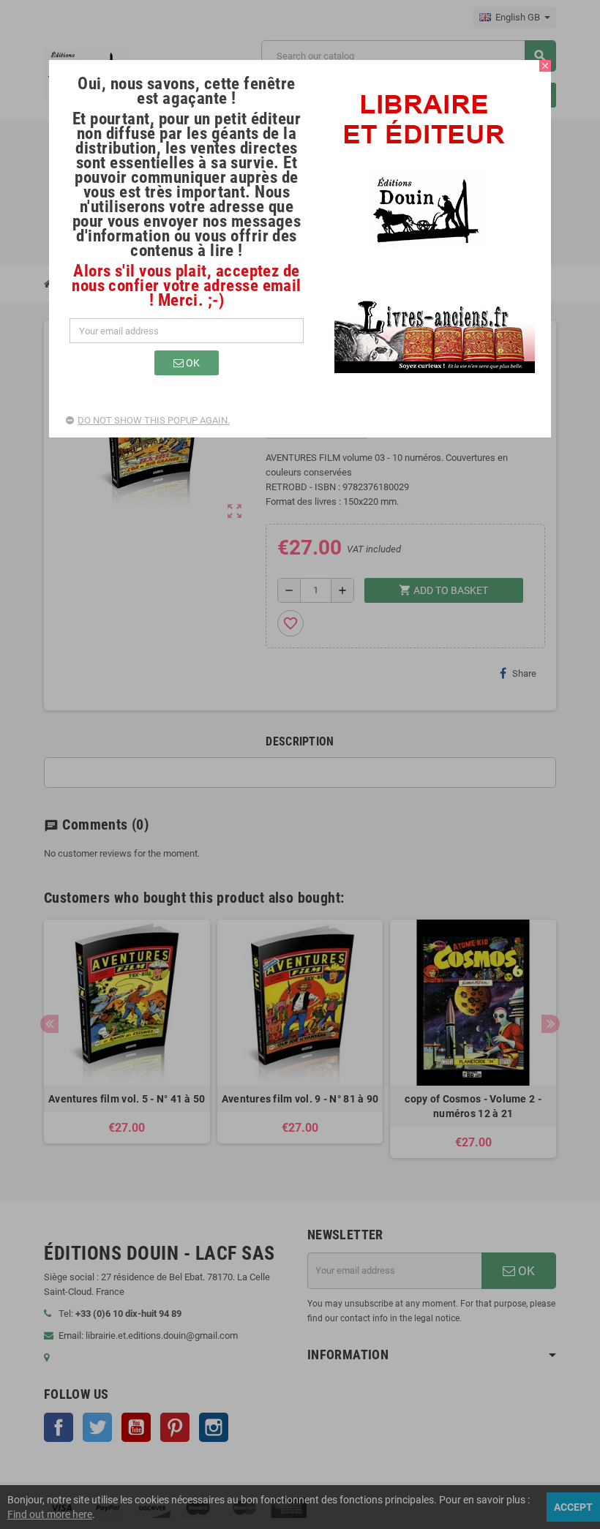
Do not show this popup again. (154, 420)
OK (192, 363)
